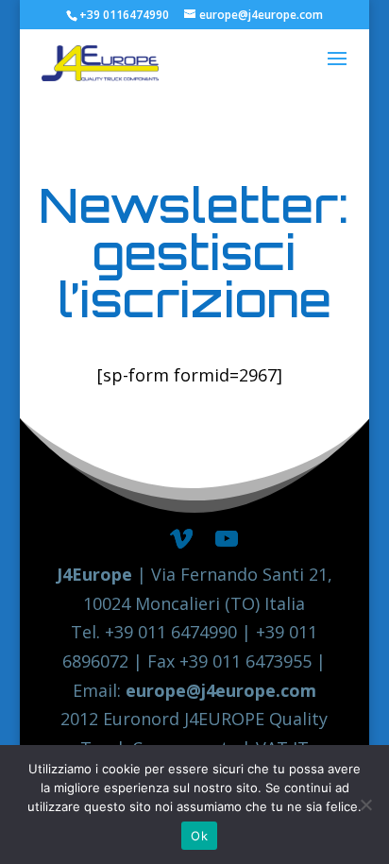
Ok (199, 835)
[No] (365, 804)
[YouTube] (226, 539)
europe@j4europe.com (221, 690)
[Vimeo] (181, 539)
